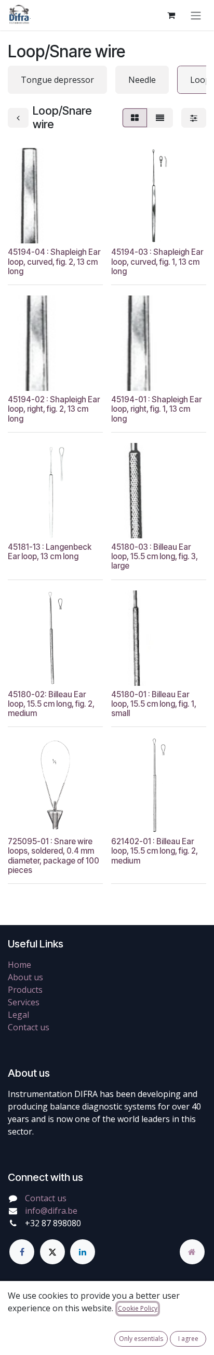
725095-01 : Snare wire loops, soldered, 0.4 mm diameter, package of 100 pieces (53, 855)
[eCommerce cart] (170, 15)
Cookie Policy (137, 1308)
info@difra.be (51, 1210)
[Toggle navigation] (195, 15)
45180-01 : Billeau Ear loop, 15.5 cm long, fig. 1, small (153, 703)
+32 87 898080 (53, 1223)
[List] (160, 118)
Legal (18, 1014)
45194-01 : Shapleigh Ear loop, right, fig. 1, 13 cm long (156, 409)
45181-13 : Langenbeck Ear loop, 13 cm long (49, 551)
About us (25, 977)
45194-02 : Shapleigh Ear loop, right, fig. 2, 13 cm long (54, 409)
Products (25, 989)
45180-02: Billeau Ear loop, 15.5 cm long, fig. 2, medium (51, 703)
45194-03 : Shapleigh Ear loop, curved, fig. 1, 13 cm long (157, 261)
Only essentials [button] (141, 1338)
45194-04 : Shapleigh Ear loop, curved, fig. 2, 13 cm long (54, 261)
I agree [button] (188, 1338)
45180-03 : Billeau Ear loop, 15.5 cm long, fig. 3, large (154, 556)
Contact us (28, 1027)
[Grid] (135, 118)
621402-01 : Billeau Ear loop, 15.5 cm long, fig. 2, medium (154, 850)
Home (19, 964)
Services (23, 1002)
